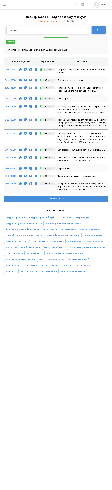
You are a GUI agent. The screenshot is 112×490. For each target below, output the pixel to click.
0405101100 (10, 183)
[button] (82, 4)
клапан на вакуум (92, 235)
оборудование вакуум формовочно (65, 253)
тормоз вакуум (29, 271)
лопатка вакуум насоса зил (20, 259)
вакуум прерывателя (37, 265)
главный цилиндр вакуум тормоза (24, 235)
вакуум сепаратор (62, 265)
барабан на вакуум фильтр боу (22, 229)
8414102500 (10, 106)
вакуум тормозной (15, 217)
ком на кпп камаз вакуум (74, 271)
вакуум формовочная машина (62, 235)
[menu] (5, 5)
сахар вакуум (82, 217)
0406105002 (10, 69)
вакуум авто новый (78, 259)
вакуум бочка (68, 229)
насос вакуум (50, 229)
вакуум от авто (13, 265)
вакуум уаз (11, 271)
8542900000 (10, 176)
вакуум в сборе (49, 271)
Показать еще (56, 198)
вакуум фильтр (84, 265)
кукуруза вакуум (14, 253)
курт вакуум (64, 217)
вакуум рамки (34, 253)
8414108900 (10, 80)
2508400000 (10, 98)
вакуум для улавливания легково (64, 223)
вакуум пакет (75, 241)
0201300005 (10, 133)
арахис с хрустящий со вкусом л (22, 247)
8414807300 (10, 149)
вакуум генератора (89, 229)
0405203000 (10, 157)
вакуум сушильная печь (51, 259)
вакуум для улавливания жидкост (23, 223)
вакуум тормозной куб (41, 217)
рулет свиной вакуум (55, 247)
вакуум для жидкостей (17, 241)
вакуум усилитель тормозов (49, 241)
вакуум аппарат (95, 241)
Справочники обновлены (56, 21)
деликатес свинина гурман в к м (87, 247)
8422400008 (10, 119)
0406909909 (10, 168)
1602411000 (10, 87)
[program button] (82, 4)
